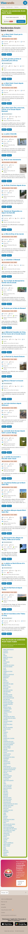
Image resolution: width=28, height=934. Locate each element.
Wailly (4, 849)
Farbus (5, 733)
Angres (5, 663)
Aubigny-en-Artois (7, 671)
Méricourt (5, 793)
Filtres (9, 21)
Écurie (4, 726)
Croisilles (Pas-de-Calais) (9, 718)
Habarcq (5, 760)
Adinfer (5, 655)
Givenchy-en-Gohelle (8, 750)
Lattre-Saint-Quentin (8, 780)
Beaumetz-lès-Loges (8, 683)
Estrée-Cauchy (6, 729)
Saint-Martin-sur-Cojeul (9, 830)
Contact (3, 912)
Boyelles (5, 705)
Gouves (5, 752)
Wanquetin (6, 852)
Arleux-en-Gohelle (7, 666)
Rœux (4, 822)
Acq (4, 654)
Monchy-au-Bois (7, 797)
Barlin (4, 679)
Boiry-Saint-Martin (7, 696)
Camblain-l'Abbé (7, 708)
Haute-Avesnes (7, 766)
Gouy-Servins (6, 755)
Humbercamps (7, 777)
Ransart (5, 818)
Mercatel (5, 791)
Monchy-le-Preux (7, 799)
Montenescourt (7, 802)
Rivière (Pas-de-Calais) (8, 819)
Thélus (5, 841)
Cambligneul (6, 710)
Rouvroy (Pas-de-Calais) (9, 824)
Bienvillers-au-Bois (8, 690)
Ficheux (5, 736)
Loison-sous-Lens (7, 785)
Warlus (5, 853)
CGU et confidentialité (6, 899)
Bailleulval (5, 677)
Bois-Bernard (6, 699)
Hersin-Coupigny (7, 775)
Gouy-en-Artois (7, 754)
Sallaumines (6, 833)
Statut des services (9, 931)
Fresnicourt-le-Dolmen (8, 743)
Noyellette (5, 811)
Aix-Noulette (6, 662)
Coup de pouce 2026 (6, 910)
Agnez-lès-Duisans (8, 657)
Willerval (5, 855)
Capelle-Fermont (7, 712)
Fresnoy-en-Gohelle (8, 744)
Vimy (4, 847)
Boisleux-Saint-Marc (8, 702)
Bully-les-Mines (7, 707)
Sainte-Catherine (7, 832)
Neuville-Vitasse (7, 807)
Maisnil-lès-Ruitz (7, 788)
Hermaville (6, 774)
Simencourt (6, 838)
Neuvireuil (6, 808)
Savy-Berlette (6, 835)
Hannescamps (6, 763)
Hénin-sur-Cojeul (7, 771)
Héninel (5, 772)
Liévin (4, 783)
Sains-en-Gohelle (7, 825)
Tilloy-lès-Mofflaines (8, 842)
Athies (4, 669)
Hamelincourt (6, 761)
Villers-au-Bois (6, 844)
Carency (5, 713)
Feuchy (5, 735)
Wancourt (5, 850)
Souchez (5, 839)
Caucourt (5, 715)
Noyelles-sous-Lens (8, 810)
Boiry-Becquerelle (7, 694)
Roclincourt (6, 821)
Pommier (5, 816)
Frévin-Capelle (6, 746)
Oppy (4, 813)
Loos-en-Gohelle (7, 786)
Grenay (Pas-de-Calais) (8, 757)
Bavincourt (6, 682)
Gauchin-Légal (7, 747)
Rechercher (21, 21)
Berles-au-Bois (7, 687)
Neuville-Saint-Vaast (8, 805)
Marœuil (5, 789)
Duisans (5, 722)
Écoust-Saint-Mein (7, 724)
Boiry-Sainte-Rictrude (8, 697)
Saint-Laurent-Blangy (8, 827)
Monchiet (5, 796)
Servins (5, 836)
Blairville (5, 693)
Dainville (5, 719)
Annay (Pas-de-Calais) (8, 665)
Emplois (3, 904)
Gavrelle (5, 749)
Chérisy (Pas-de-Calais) (9, 716)
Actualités (3, 907)
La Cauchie (6, 779)
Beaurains (5, 685)
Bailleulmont (6, 676)
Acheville (5, 651)
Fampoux (5, 732)
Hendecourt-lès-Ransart (9, 769)
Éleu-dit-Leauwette (8, 727)
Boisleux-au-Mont (7, 701)
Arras (4, 668)
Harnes (5, 765)
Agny (4, 660)
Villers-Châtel (6, 846)
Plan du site (4, 901)
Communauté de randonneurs (8, 915)
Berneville (5, 688)
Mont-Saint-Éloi (7, 800)
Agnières (5, 659)
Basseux (5, 680)
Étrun (4, 730)
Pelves (4, 814)
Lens (4, 782)
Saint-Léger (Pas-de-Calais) (10, 828)
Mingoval (5, 794)
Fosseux (5, 740)
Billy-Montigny (7, 691)
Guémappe (6, 758)
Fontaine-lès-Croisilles (8, 738)
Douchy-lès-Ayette (7, 721)
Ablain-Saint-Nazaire (8, 649)
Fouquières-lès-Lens (8, 741)
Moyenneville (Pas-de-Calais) (10, 803)
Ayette (4, 673)
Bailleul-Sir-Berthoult (8, 674)
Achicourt (5, 652)
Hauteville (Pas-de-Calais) (9, 768)
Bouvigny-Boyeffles (8, 704)
